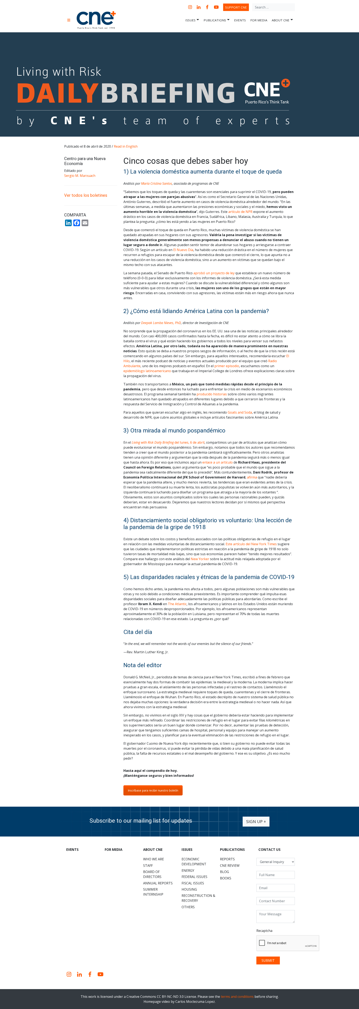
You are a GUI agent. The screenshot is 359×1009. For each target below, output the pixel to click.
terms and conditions (237, 996)
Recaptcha (264, 930)
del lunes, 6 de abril (168, 442)
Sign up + (256, 821)
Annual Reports (158, 883)
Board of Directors (152, 874)
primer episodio (226, 366)
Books (225, 878)
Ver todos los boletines (85, 195)
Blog (224, 871)
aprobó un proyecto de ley (214, 273)
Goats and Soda (240, 412)
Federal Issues (194, 876)
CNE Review (230, 865)
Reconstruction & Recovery (198, 898)
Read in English (126, 146)
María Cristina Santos (156, 183)
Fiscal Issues (193, 883)
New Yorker (200, 559)
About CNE (280, 20)
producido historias (212, 394)
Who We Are (153, 859)
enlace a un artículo (217, 462)
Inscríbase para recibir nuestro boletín (153, 790)
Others (188, 907)
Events (240, 20)
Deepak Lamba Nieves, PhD (161, 323)
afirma (252, 477)
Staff (148, 865)
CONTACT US (269, 849)
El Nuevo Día (183, 250)
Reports (227, 859)
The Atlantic (177, 604)
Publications (215, 20)
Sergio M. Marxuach (79, 175)
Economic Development (194, 861)
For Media (258, 20)
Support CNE (236, 7)
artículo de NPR (240, 211)
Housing (189, 889)
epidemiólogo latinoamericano (147, 371)
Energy (188, 870)
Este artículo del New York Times (251, 544)
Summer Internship (153, 892)
